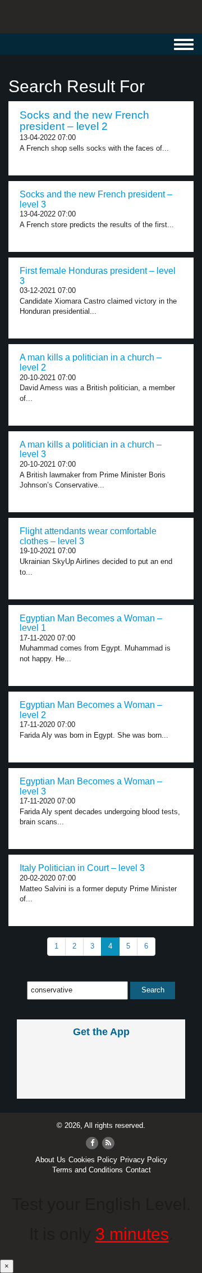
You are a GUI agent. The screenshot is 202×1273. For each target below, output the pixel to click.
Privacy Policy (143, 1159)
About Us (50, 1159)
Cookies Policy (92, 1159)
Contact (138, 1170)
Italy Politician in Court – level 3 (82, 868)
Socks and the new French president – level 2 (84, 121)
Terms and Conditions (87, 1170)
